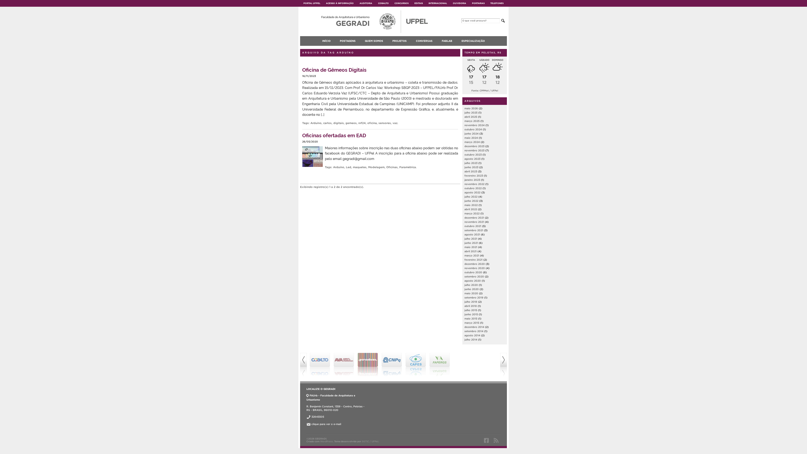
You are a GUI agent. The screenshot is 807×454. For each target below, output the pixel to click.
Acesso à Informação (340, 3)
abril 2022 (470, 209)
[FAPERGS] (440, 364)
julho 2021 (470, 238)
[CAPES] (416, 364)
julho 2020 (471, 285)
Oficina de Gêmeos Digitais (334, 69)
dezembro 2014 (474, 327)
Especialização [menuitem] (473, 41)
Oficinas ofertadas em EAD (334, 135)
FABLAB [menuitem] (447, 41)
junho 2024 (471, 133)
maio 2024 (471, 137)
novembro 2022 (474, 184)
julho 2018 (470, 301)
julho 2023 (470, 163)
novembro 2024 (474, 125)
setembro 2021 (473, 230)
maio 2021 (470, 247)
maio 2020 (471, 293)
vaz (395, 123)
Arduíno (316, 123)
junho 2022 (471, 200)
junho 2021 (471, 243)
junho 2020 (471, 289)
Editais (418, 3)
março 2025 (472, 121)
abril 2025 (470, 116)
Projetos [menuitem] (399, 41)
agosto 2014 (472, 335)
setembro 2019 (473, 297)
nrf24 (362, 123)
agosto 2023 (472, 158)
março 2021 (471, 255)
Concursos (401, 3)
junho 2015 (471, 314)
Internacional (438, 3)
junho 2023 (471, 167)
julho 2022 (470, 196)
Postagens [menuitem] (348, 41)
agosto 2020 (472, 280)
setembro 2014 (473, 331)
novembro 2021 (474, 221)
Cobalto (383, 3)
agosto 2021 (472, 234)
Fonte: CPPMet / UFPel (484, 90)
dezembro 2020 (474, 264)
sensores (384, 123)
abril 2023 (470, 171)
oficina (372, 123)
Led (348, 167)
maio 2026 (471, 108)
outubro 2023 (473, 154)
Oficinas (392, 167)
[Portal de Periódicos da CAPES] (368, 364)
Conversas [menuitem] (424, 41)
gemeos (351, 123)
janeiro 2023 (472, 179)
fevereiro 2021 (473, 259)
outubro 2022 (473, 188)
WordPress (326, 441)
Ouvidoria (459, 3)
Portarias (478, 3)
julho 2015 (470, 310)
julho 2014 (470, 339)
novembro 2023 (474, 150)
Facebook (486, 440)
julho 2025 (470, 112)
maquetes (360, 167)
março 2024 (472, 142)
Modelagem (376, 167)
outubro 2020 (473, 272)
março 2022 (472, 213)
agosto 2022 (472, 192)
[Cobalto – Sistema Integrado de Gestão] (320, 364)
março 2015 (471, 322)
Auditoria (366, 3)
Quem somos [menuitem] (374, 41)
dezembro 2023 (474, 146)
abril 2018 (470, 306)
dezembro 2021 (474, 217)
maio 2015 (470, 318)
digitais (338, 123)
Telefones (497, 3)
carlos (327, 123)
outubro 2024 (473, 129)
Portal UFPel (311, 3)
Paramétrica (407, 167)
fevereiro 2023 (473, 175)
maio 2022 (471, 205)
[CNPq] (392, 364)
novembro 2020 (474, 268)
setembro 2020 (474, 276)
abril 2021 (470, 251)
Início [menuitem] (326, 41)
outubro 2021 (472, 226)
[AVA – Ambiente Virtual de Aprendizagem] (344, 364)
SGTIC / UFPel (370, 441)
